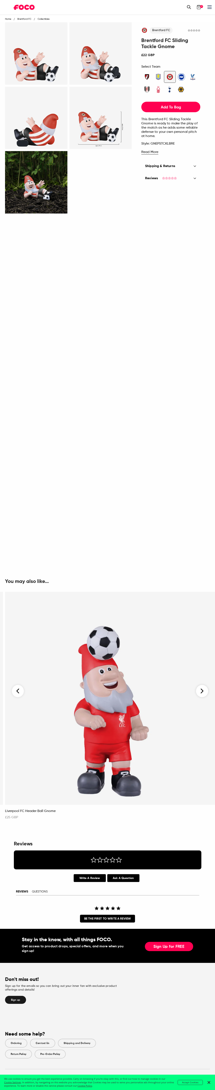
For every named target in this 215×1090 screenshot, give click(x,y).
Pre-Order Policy (50, 1054)
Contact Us (42, 1043)
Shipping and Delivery (77, 1043)
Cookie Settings (12, 1082)
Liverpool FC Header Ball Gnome (30, 811)
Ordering (16, 1043)
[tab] (89, 878)
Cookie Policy (84, 1085)
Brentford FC (161, 30)
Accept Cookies (190, 1082)
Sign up (15, 999)
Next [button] (202, 690)
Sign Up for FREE (169, 947)
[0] (199, 7)
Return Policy (18, 1054)
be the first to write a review (107, 918)
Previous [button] (18, 690)
